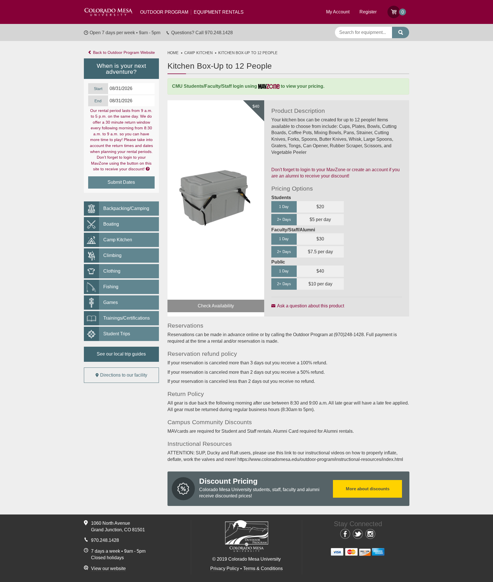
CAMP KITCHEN (198, 53)
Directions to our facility (123, 375)
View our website (108, 568)
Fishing (110, 286)
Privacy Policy (224, 568)
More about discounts (367, 488)
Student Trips (116, 333)
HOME (173, 53)
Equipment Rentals (192, 12)
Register (368, 11)
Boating (111, 224)
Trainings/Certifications (126, 318)
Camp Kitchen (117, 239)
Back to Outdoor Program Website (123, 52)
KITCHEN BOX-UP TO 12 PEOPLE (248, 53)
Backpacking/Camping (126, 208)
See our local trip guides (121, 354)
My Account (337, 11)
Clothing (111, 271)
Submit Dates (121, 182)
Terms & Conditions (263, 568)
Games (110, 302)
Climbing (112, 255)
